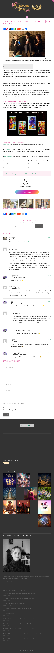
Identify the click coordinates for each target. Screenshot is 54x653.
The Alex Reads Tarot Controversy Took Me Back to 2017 (19, 608)
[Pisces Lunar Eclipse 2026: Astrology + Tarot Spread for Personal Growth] (9, 493)
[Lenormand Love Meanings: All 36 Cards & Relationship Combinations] (44, 493)
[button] (27, 16)
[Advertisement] (27, 443)
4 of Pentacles (8, 161)
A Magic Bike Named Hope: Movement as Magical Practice (20, 593)
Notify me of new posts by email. (11, 410)
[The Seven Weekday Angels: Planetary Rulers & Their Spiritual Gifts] (44, 520)
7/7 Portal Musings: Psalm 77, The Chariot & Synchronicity (20, 628)
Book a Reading (27, 192)
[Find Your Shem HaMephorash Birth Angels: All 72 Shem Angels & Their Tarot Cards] (44, 480)
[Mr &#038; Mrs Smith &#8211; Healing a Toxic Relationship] (42, 203)
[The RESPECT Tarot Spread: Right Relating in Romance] (26, 203)
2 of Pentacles (8, 149)
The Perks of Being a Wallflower (26, 58)
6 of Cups (6, 144)
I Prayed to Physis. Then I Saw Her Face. (15, 603)
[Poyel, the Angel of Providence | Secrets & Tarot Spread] (30, 493)
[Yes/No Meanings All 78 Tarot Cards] (9, 480)
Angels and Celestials (23, 241)
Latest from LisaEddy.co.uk (14, 591)
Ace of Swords (8, 156)
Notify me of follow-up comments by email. (14, 403)
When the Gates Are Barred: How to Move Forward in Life (20, 618)
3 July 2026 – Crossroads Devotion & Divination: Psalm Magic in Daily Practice (25, 634)
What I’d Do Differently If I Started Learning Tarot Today (19, 598)
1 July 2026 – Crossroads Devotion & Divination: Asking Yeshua (21, 639)
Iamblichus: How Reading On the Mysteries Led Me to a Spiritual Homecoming (25, 623)
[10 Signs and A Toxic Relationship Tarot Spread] (10, 203)
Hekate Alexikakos (9, 613)
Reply (49, 237)
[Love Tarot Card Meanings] (23, 480)
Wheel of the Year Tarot (19, 138)
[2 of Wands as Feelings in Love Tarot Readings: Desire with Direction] (23, 507)
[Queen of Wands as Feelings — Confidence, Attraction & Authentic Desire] (9, 507)
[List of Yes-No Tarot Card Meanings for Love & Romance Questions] (44, 507)
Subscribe (39, 226)
